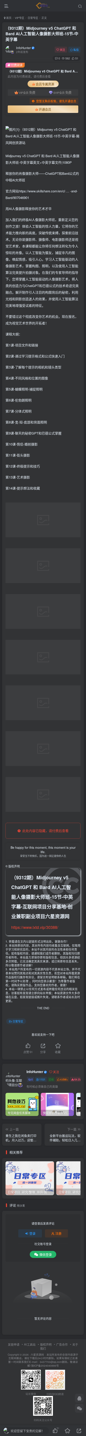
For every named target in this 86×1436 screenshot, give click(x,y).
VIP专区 (19, 18)
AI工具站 (30, 1344)
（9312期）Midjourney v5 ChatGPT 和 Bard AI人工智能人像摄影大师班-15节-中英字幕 (42, 33)
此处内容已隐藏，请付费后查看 (45, 830)
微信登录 (45, 1254)
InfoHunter (23, 48)
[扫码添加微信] (79, 1408)
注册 (58, 1233)
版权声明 (46, 1344)
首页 (8, 18)
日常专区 (33, 18)
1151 (42, 1079)
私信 (76, 50)
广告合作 (62, 1344)
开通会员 (45, 109)
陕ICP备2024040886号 (45, 1365)
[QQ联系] (79, 1398)
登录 (32, 1233)
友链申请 (13, 1344)
